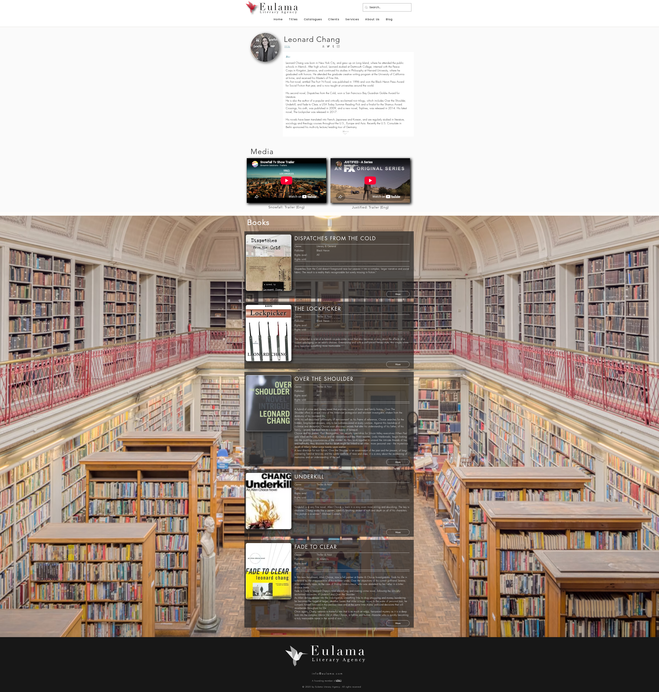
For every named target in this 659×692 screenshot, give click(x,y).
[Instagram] (338, 46)
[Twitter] (328, 46)
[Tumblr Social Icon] (333, 46)
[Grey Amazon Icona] (323, 46)
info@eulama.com (327, 673)
